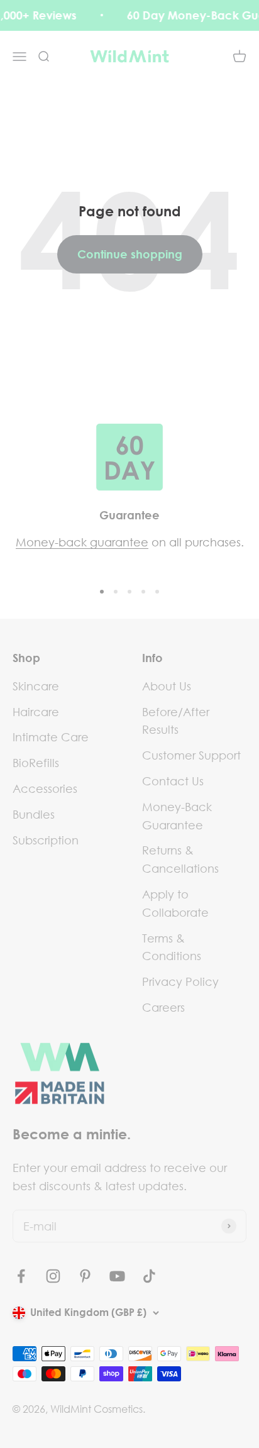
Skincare (36, 686)
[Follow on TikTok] (149, 1276)
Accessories (45, 788)
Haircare (36, 712)
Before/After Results (175, 721)
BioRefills (36, 763)
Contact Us (173, 781)
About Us (166, 686)
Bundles (34, 814)
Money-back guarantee (82, 542)
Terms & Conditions (171, 947)
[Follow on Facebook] (21, 1276)
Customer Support (191, 755)
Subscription (46, 840)
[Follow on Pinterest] (85, 1276)
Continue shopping (129, 254)
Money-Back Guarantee (177, 816)
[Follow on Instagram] (53, 1276)
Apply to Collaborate (175, 903)
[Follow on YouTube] (117, 1276)
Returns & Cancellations (180, 859)
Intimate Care (51, 737)
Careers (163, 1007)
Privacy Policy (180, 981)
